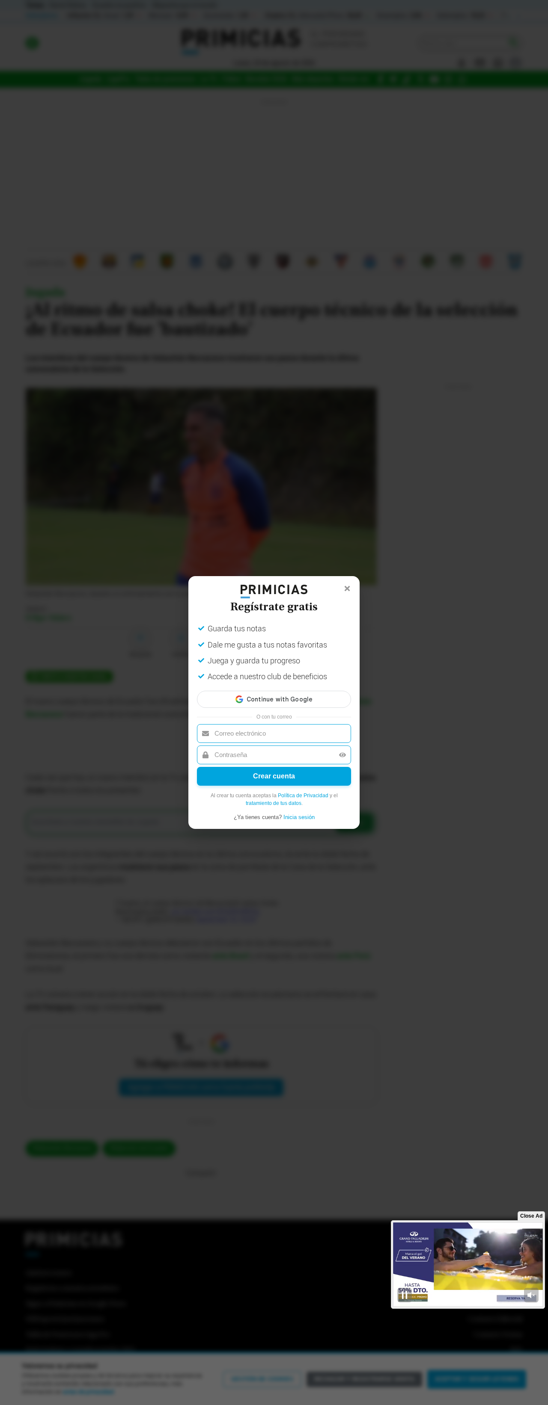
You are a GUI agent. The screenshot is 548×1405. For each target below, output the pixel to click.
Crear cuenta (274, 776)
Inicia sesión (299, 817)
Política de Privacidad (303, 796)
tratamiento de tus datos (273, 803)
